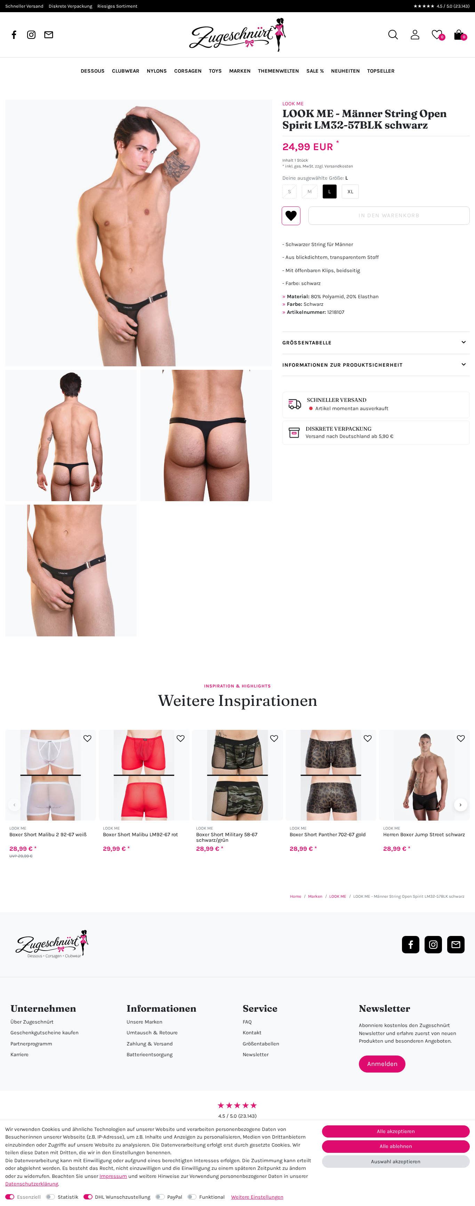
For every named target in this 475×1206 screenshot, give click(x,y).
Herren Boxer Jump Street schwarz (424, 835)
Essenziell (29, 1197)
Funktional (212, 1197)
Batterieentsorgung (149, 1054)
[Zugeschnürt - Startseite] (237, 34)
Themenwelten (278, 71)
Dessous (93, 71)
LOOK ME (293, 103)
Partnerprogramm (31, 1044)
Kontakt (252, 1032)
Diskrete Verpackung (338, 428)
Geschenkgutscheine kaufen (44, 1032)
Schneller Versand (337, 400)
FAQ (247, 1022)
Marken (240, 71)
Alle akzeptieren (396, 1131)
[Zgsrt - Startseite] (53, 944)
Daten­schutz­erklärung (31, 1184)
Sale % (315, 71)
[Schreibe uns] (48, 34)
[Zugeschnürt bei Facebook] (14, 34)
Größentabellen (261, 1044)
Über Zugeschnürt (32, 1022)
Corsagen (188, 71)
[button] (415, 34)
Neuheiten (345, 71)
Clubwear (125, 71)
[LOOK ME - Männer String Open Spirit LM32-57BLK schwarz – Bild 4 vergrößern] (71, 570)
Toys (215, 71)
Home (295, 896)
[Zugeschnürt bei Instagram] (31, 34)
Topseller (381, 71)
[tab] (376, 343)
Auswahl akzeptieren (395, 1161)
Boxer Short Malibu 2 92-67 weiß (48, 835)
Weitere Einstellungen (257, 1197)
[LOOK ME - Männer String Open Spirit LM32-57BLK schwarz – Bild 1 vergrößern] (138, 233)
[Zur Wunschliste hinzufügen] (87, 738)
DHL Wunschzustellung (122, 1197)
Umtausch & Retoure (152, 1032)
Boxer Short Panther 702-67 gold (328, 835)
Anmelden (382, 1064)
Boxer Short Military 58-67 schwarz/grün (226, 837)
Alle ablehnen (396, 1146)
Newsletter (255, 1054)
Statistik (68, 1197)
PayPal (174, 1197)
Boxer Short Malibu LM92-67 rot (140, 835)
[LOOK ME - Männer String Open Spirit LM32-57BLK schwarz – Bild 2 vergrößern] (71, 435)
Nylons (157, 71)
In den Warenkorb (389, 215)
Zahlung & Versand (150, 1044)
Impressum (113, 1176)
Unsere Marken (144, 1022)
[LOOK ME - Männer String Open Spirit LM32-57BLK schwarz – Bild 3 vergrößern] (206, 435)
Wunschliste (291, 215)
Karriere (19, 1054)
